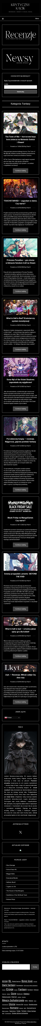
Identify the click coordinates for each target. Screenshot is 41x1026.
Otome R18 (19, 1004)
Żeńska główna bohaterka (20, 1013)
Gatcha (8, 994)
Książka (24, 997)
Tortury (24, 1011)
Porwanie (26, 1004)
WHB (3, 1013)
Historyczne (6, 997)
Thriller (18, 1011)
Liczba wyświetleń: (8, 946)
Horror (14, 997)
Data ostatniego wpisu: (9, 950)
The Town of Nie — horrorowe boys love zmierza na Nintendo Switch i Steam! (20, 139)
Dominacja (19, 985)
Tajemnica (12, 1011)
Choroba (35, 981)
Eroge (9, 989)
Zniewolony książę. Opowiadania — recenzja (23, 908)
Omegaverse (5, 1004)
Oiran (35, 1000)
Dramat (4, 990)
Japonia (19, 997)
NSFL (26, 1001)
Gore (13, 993)
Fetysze (36, 990)
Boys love (27, 981)
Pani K (29, 146)
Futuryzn (4, 994)
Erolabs (16, 990)
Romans (14, 1007)
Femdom (30, 990)
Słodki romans (5, 1011)
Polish (9, 717)
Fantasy (22, 989)
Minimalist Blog (31, 1022)
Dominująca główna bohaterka (30, 985)
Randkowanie (33, 1004)
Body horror (16, 981)
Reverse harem (5, 1008)
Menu (37, 18)
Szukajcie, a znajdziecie (10, 962)
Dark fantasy (9, 985)
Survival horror (31, 1008)
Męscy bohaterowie (13, 1000)
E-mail (6, 84)
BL (10, 981)
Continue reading (20, 171)
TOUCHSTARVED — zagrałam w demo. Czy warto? (22, 920)
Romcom (21, 1008)
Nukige (31, 1001)
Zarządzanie (8, 1013)
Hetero (26, 994)
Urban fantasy (31, 1011)
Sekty (25, 1008)
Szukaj (35, 967)
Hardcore (20, 994)
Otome (12, 1004)
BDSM (5, 981)
